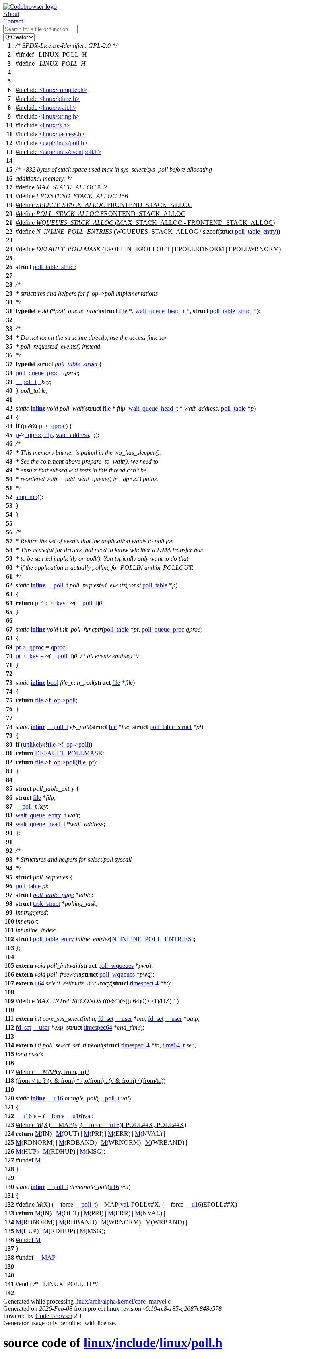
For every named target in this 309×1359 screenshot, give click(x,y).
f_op (54, 700)
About (11, 13)
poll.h (206, 1342)
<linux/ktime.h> (59, 98)
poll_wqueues (116, 965)
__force (54, 1116)
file (123, 311)
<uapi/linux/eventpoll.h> (70, 151)
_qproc (57, 426)
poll (71, 700)
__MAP (45, 1257)
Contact (13, 21)
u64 (39, 983)
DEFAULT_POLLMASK (69, 753)
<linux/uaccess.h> (62, 134)
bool (52, 682)
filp (48, 434)
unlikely (33, 744)
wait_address (72, 434)
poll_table (233, 408)
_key (59, 602)
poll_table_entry (255, 231)
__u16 (55, 1098)
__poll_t (26, 381)
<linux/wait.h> (57, 107)
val (88, 1116)
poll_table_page (53, 894)
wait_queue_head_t (160, 311)
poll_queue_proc (37, 373)
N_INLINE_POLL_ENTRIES (152, 939)
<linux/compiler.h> (63, 89)
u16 (114, 1186)
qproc (58, 647)
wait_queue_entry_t (41, 815)
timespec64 (144, 983)
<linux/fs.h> (54, 125)
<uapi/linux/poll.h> (63, 143)
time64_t (174, 1045)
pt (18, 647)
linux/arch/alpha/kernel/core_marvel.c (123, 1301)
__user (123, 1018)
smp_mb (26, 496)
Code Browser (53, 1315)
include (135, 1342)
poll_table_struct (54, 266)
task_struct (46, 903)
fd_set (105, 1018)
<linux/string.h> (59, 116)
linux (98, 1342)
